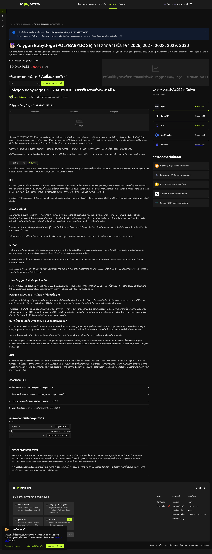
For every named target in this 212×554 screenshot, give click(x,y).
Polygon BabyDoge (23, 24)
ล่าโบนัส (102, 4)
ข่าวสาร (175, 502)
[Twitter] (196, 488)
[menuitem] (3, 11)
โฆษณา (122, 4)
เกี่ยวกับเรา (161, 502)
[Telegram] (204, 488)
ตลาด (111, 4)
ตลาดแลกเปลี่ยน (178, 514)
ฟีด (79, 4)
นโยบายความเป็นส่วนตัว (168, 545)
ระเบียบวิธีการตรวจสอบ (197, 514)
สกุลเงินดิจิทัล (177, 510)
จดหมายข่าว (88, 4)
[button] (79, 387)
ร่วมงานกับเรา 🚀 (163, 506)
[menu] (3, 18)
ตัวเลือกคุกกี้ (204, 545)
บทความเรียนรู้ (178, 506)
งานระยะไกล (193, 506)
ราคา (11, 24)
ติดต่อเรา (191, 510)
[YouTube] (200, 488)
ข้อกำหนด (153, 545)
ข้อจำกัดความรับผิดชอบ (189, 545)
